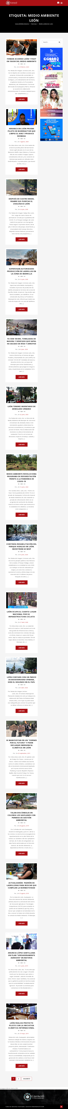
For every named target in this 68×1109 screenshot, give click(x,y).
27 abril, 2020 (24, 622)
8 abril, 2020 (24, 687)
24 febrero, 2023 (24, 67)
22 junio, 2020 (24, 414)
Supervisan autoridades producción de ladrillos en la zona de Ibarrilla (21, 271)
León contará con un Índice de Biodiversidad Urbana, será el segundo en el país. (21, 679)
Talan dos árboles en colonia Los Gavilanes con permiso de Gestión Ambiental (21, 816)
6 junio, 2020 (24, 554)
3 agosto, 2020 (24, 141)
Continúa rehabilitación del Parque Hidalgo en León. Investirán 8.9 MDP (21, 546)
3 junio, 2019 (24, 966)
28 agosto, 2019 (24, 826)
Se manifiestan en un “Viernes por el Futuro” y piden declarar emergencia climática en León (21, 744)
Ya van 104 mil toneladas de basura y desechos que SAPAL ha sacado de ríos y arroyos (21, 341)
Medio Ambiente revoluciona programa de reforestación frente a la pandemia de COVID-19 (21, 477)
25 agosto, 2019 (24, 893)
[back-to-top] (61, 1106)
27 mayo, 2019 (24, 1033)
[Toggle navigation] (61, 3)
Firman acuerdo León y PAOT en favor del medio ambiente (21, 60)
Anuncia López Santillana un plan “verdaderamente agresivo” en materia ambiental (21, 956)
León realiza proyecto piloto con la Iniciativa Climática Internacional (21, 1025)
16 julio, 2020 (24, 279)
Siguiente (26, 1079)
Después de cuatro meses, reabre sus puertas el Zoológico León (21, 201)
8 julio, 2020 (24, 349)
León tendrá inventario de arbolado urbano (22, 407)
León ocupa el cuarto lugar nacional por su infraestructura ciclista (21, 614)
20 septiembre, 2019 (24, 753)
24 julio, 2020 (24, 209)
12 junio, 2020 (24, 487)
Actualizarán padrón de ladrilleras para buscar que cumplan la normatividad (21, 885)
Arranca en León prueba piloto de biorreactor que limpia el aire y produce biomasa (21, 132)
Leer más (21, 99)
